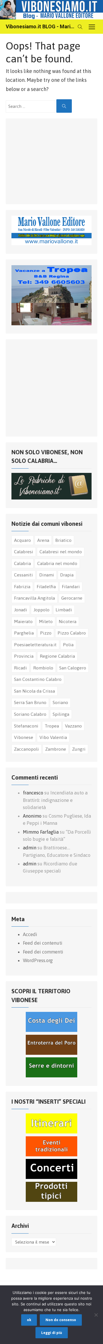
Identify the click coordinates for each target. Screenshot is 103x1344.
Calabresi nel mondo (60, 551)
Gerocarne (71, 597)
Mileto (46, 621)
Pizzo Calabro (72, 632)
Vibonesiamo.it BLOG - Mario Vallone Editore (40, 26)
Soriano (60, 702)
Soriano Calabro (30, 714)
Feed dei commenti (43, 952)
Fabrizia (22, 586)
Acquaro (22, 540)
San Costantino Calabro (38, 679)
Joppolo (41, 609)
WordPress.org (38, 960)
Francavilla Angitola (34, 597)
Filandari (71, 586)
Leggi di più (51, 1333)
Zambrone (55, 749)
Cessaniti (23, 574)
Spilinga (61, 714)
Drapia (67, 574)
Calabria (22, 563)
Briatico (63, 540)
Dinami (46, 574)
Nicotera (67, 621)
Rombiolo (43, 667)
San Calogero (72, 667)
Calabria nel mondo (57, 563)
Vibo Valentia (53, 737)
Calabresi (23, 551)
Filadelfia (46, 586)
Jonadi (20, 609)
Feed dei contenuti (42, 943)
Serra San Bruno (30, 702)
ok (29, 1320)
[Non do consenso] (96, 1315)
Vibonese (23, 737)
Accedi (30, 934)
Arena (43, 540)
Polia (68, 644)
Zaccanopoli (26, 749)
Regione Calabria (57, 656)
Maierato (23, 621)
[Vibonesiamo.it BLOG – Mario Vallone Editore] (51, 9)
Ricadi (20, 667)
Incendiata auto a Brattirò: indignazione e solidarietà (55, 800)
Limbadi (64, 609)
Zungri (79, 749)
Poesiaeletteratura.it (35, 644)
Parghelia (24, 632)
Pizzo (46, 632)
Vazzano (73, 725)
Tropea (52, 725)
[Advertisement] (54, 160)
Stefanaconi (26, 725)
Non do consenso (60, 1320)
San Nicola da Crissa (34, 690)
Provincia (23, 656)
